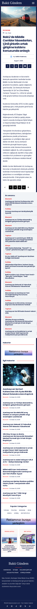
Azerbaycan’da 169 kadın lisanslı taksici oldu (20, 312)
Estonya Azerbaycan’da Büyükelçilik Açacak (19, 212)
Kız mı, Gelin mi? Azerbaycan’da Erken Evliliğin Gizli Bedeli (19, 257)
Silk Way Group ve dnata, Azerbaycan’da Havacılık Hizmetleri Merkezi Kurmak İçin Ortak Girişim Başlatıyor (19, 322)
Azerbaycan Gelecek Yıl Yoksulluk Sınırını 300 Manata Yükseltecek (18, 285)
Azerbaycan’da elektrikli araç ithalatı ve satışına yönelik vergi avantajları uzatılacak (19, 229)
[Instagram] (12, 606)
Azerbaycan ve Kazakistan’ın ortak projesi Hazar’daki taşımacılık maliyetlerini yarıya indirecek (18, 333)
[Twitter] (12, 66)
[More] (28, 187)
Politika (8, 209)
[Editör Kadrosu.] (11, 56)
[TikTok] (16, 606)
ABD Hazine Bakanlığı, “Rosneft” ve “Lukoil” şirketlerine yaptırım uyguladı (19, 249)
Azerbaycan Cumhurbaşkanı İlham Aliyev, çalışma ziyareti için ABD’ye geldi (9, 548)
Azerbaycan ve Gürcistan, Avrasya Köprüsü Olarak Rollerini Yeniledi (18, 304)
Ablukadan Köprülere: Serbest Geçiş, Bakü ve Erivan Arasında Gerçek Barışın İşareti (20, 266)
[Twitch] (21, 606)
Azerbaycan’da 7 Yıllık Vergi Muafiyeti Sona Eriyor (14, 494)
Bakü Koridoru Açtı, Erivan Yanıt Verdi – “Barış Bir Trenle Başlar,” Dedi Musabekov (20, 276)
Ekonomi (6, 30)
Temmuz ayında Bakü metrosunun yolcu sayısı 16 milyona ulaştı (27, 548)
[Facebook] (7, 66)
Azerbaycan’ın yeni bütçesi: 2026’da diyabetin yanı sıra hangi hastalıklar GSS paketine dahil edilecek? (19, 239)
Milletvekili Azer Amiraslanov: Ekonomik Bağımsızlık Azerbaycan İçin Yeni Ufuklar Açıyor (17, 471)
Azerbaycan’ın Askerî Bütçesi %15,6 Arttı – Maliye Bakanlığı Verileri (18, 461)
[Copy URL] (29, 66)
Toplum (8, 235)
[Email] (21, 66)
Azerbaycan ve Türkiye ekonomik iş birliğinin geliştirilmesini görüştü (18, 220)
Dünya (7, 245)
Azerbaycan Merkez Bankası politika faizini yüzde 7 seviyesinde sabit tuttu (18, 483)
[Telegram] (25, 66)
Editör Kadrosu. (21, 56)
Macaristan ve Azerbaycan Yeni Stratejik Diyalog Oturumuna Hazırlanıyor (17, 294)
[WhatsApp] (16, 66)
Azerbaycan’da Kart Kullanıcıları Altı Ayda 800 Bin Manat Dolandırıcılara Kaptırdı (19, 203)
